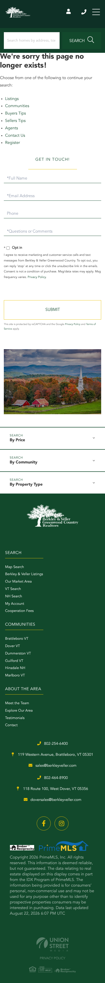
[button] (81, 40)
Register (12, 143)
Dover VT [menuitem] (12, 646)
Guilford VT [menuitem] (14, 661)
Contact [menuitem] (11, 725)
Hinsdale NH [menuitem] (15, 668)
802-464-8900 (56, 778)
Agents (11, 128)
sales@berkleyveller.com (55, 766)
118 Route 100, (55, 789)
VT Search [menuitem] (13, 589)
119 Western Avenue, (55, 755)
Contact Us (15, 136)
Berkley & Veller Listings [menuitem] (24, 574)
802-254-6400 (84, 12)
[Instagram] (62, 823)
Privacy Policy (37, 277)
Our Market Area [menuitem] (18, 582)
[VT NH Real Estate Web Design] (52, 944)
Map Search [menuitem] (14, 567)
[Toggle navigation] (96, 12)
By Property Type (26, 485)
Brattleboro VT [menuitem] (16, 639)
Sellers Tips (15, 121)
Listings (12, 99)
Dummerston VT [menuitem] (18, 654)
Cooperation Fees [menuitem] (19, 611)
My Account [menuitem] (14, 604)
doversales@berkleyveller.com (56, 800)
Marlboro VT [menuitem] (15, 675)
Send (52, 310)
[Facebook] (44, 823)
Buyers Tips (15, 113)
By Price (17, 440)
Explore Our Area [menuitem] (19, 711)
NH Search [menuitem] (13, 596)
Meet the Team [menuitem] (17, 703)
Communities (17, 106)
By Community (23, 462)
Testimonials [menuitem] (14, 718)
